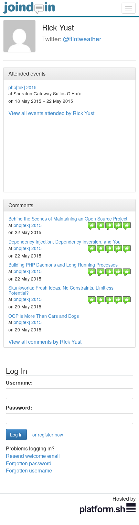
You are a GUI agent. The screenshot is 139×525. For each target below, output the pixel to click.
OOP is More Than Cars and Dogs (43, 316)
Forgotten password (28, 463)
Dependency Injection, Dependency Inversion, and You (64, 241)
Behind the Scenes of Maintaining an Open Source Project (67, 218)
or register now (47, 434)
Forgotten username (29, 470)
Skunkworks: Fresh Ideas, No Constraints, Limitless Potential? (60, 290)
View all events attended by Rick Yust (51, 113)
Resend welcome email (33, 455)
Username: (19, 382)
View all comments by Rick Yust (44, 341)
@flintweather (82, 38)
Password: (19, 407)
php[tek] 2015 (22, 87)
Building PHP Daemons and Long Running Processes (63, 264)
